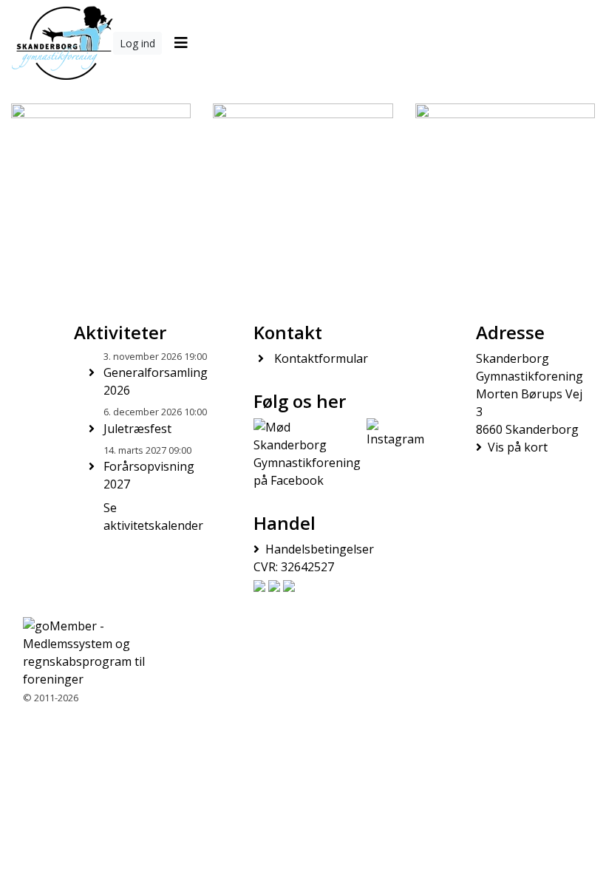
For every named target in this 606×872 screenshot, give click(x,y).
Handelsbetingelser (319, 549)
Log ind (137, 43)
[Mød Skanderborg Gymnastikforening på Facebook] (307, 453)
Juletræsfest (137, 428)
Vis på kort (518, 447)
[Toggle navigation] (181, 43)
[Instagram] (395, 453)
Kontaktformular (321, 358)
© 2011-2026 (50, 697)
